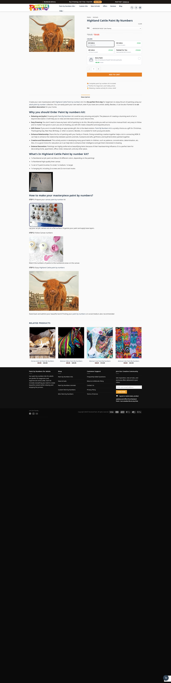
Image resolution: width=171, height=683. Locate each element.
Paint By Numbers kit (103, 128)
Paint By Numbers (64, 116)
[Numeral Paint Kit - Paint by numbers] (42, 8)
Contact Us (90, 385)
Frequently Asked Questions (96, 377)
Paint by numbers (69, 112)
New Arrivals (95, 6)
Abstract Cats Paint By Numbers (128, 361)
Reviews (113, 6)
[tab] (85, 97)
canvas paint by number (54, 199)
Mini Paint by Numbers (65, 394)
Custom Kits (83, 6)
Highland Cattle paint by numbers (52, 267)
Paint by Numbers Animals (67, 385)
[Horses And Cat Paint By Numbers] (42, 343)
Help (61, 11)
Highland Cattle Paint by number (62, 154)
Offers (105, 6)
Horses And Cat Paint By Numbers (42, 361)
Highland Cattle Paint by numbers (68, 102)
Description (85, 97)
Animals (95, 17)
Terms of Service (92, 394)
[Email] (37, 414)
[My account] (136, 7)
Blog (120, 6)
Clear (140, 24)
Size (88, 28)
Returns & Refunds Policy (95, 381)
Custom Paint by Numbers (67, 390)
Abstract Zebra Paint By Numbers (71, 361)
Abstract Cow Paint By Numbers (100, 361)
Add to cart (114, 74)
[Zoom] (32, 49)
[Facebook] (30, 414)
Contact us (126, 2)
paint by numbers (80, 195)
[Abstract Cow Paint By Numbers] (99, 343)
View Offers (98, 2)
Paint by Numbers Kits (67, 6)
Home (89, 17)
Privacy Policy (91, 390)
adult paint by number (37, 104)
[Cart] (140, 7)
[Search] (132, 7)
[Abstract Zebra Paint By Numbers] (71, 343)
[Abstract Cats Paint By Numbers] (128, 343)
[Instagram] (33, 414)
